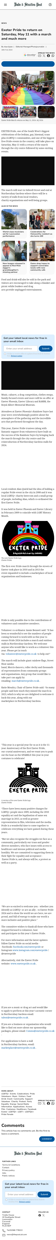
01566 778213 (16, 1230)
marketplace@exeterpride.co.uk (18, 1047)
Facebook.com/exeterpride (27, 946)
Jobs (4, 1173)
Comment (47, 1139)
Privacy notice (16, 356)
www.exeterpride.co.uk (23, 963)
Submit (45, 348)
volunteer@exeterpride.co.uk (21, 654)
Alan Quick (8, 47)
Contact (5, 1167)
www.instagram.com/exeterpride (30, 950)
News (4, 23)
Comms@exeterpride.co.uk (40, 1031)
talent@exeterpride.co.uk (14, 1017)
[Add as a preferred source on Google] (29, 55)
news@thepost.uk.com (17, 1234)
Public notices (8, 1175)
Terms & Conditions (11, 1165)
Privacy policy (8, 1170)
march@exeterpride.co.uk (25, 680)
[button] (5, 4)
